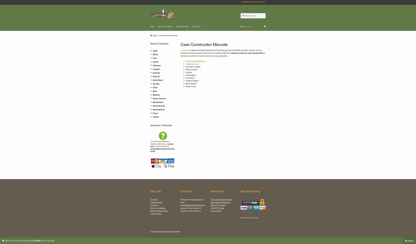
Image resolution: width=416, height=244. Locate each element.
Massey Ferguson (159, 98)
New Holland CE (159, 109)
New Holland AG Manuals (220, 202)
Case (155, 58)
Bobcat (155, 54)
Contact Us (196, 26)
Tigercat (156, 117)
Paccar (155, 113)
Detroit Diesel (158, 80)
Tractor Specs (215, 211)
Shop (152, 26)
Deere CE (156, 76)
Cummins (156, 69)
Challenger (157, 65)
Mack (155, 91)
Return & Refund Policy (159, 211)
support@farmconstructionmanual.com (253, 2)
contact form (197, 199)
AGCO (155, 51)
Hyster (155, 87)
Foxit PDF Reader (217, 208)
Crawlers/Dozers (192, 64)
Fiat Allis (156, 84)
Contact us (184, 50)
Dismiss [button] (410, 240)
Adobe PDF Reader (218, 205)
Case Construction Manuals (221, 199)
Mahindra (156, 95)
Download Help (182, 26)
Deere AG (156, 73)
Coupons (153, 199)
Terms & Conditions (165, 26)
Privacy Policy (155, 213)
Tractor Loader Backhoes (195, 61)
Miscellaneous (158, 102)
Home (155, 35)
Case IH (155, 62)
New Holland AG (159, 106)
